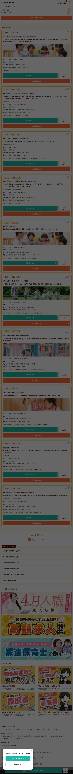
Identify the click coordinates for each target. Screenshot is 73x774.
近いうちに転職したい (18, 758)
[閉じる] (31, 751)
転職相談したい (18, 764)
